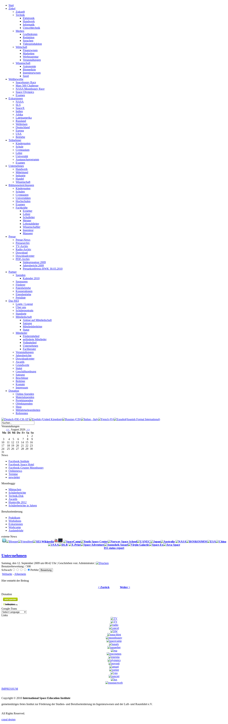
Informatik (29, 24)
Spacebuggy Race (26, 82)
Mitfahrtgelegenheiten (28, 410)
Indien (19, 111)
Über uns (21, 307)
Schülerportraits (24, 310)
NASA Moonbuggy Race (30, 88)
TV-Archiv (22, 246)
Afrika (19, 114)
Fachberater (29, 348)
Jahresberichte (24, 355)
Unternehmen (30, 345)
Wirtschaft (21, 47)
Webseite (7, 574)
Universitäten (23, 198)
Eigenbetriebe (23, 294)
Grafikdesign (30, 34)
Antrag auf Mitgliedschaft (37, 320)
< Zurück (104, 587)
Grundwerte (22, 365)
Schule (19, 146)
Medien (20, 30)
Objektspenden (24, 403)
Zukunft (20, 11)
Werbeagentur (30, 56)
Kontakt (20, 384)
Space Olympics (25, 92)
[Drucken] (102, 563)
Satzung (27, 323)
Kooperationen (24, 291)
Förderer (20, 284)
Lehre (19, 153)
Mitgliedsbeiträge (32, 326)
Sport (26, 75)
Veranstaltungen (32, 59)
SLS (18, 104)
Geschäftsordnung (26, 371)
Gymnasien (22, 194)
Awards (20, 361)
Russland (21, 120)
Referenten (22, 413)
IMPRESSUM (9, 688)
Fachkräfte (22, 207)
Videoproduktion (32, 43)
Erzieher (27, 210)
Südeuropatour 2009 (34, 262)
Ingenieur (28, 230)
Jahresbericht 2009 (33, 265)
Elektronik (29, 18)
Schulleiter (29, 217)
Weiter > (125, 587)
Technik (20, 14)
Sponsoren (22, 281)
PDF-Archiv (23, 259)
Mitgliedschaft (24, 316)
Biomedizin (29, 69)
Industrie (20, 175)
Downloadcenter (25, 255)
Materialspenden (25, 397)
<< (8, 429)
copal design (8, 719)
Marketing (28, 53)
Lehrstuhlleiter (31, 223)
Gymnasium (22, 149)
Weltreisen (21, 124)
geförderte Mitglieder (34, 339)
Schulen (20, 191)
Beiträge (20, 381)
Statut (26, 329)
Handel (20, 178)
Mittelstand (22, 172)
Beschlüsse (22, 377)
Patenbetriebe (23, 287)
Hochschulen (23, 201)
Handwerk (29, 21)
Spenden (20, 275)
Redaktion (28, 37)
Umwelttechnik (31, 27)
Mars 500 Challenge (27, 85)
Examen (20, 95)
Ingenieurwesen (32, 72)
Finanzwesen (30, 50)
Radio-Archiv (23, 249)
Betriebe (20, 136)
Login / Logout (24, 304)
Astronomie (29, 66)
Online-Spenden (25, 393)
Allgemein (20, 574)
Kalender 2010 (31, 278)
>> (28, 429)
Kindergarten (23, 143)
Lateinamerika (24, 117)
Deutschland (23, 127)
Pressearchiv (23, 242)
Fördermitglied (31, 336)
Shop (19, 406)
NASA (20, 101)
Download (22, 252)
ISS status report (114, 547)
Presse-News (23, 239)
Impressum (22, 387)
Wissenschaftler (31, 226)
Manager (28, 233)
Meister (27, 220)
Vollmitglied (30, 342)
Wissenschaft (23, 63)
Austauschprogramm (27, 159)
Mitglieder (21, 332)
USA (19, 133)
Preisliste (21, 297)
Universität (22, 156)
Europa (20, 130)
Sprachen (28, 40)
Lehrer (26, 214)
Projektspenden (24, 400)
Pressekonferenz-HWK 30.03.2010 (43, 268)
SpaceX (20, 108)
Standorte (21, 313)
